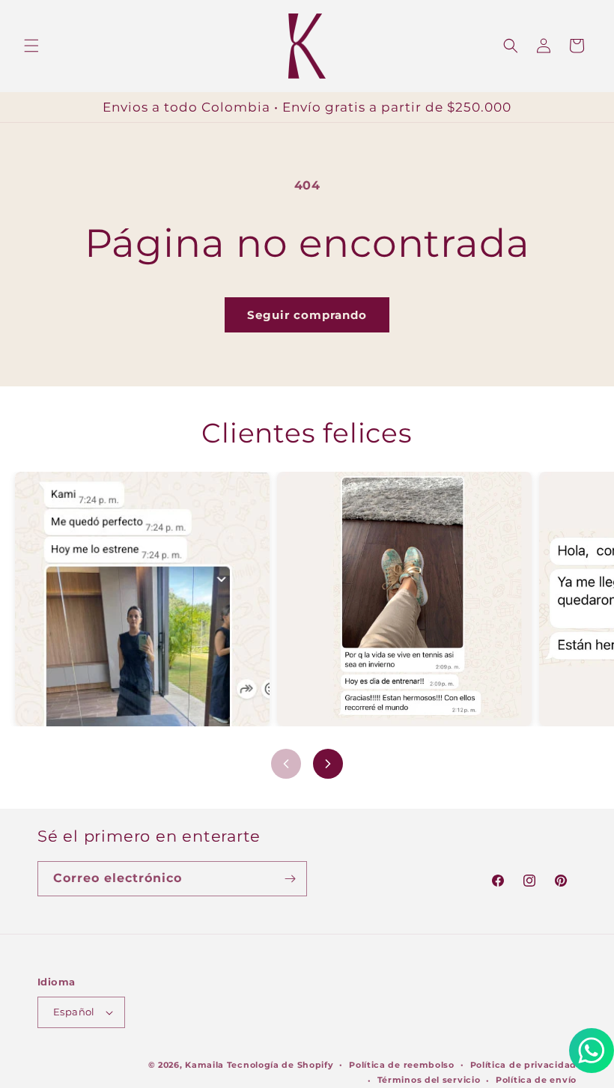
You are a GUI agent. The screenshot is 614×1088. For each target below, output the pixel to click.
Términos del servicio (429, 1080)
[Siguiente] (328, 764)
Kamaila (204, 1065)
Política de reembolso (402, 1065)
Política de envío (536, 1080)
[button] (31, 45)
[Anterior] (286, 764)
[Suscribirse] (289, 878)
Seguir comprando (307, 315)
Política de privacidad (523, 1065)
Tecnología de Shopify (280, 1065)
